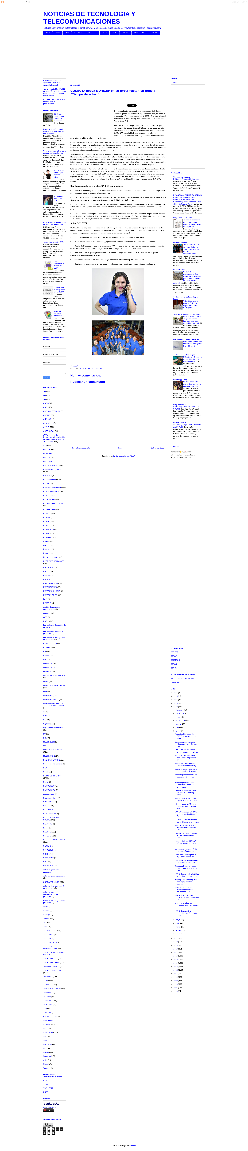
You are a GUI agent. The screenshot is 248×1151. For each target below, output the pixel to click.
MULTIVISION (49, 756)
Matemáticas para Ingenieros (186, 339)
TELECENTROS (50, 942)
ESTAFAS (47, 579)
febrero (179, 930)
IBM (45, 659)
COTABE (47, 517)
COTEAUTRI (48, 529)
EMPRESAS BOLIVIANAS (53, 561)
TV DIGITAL (48, 1000)
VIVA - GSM (48, 1032)
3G (44, 391)
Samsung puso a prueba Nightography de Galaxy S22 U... (186, 744)
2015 (175, 959)
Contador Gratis (49, 1107)
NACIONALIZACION (51, 760)
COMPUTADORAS (51, 491)
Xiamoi (46, 1064)
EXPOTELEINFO (50, 595)
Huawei (46, 655)
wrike (45, 1060)
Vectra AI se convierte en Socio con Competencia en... (185, 757)
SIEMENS (47, 846)
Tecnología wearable (182, 177)
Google (46, 613)
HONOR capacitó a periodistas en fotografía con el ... (186, 913)
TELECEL (47, 938)
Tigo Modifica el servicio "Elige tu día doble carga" (186, 764)
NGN (45, 768)
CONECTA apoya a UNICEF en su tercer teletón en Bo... (186, 814)
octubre (179, 717)
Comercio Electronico (52, 487)
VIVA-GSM (125, 33)
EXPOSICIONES (50, 587)
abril (178, 923)
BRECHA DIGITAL (50, 465)
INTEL (45, 681)
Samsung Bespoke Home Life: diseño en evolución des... (186, 868)
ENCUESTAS (48, 567)
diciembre (180, 710)
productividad (48, 794)
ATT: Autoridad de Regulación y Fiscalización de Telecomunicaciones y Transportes (54, 438)
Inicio (120, 448)
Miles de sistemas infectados (58, 313)
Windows (47, 1056)
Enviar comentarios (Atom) (124, 456)
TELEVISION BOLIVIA (52, 971)
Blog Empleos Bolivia (182, 218)
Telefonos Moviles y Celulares (186, 314)
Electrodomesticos (50, 557)
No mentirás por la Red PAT (59, 198)
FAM (45, 599)
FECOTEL (47, 603)
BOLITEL (47, 450)
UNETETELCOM (50, 1016)
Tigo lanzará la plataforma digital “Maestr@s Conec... (187, 799)
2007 (175, 988)
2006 (175, 991)
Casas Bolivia (179, 270)
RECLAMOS (48, 810)
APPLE (46, 427)
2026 (175, 693)
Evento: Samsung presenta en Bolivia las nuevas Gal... (186, 835)
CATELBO (47, 475)
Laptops (46, 724)
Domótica (47, 549)
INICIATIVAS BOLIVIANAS (54, 675)
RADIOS (46, 806)
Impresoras (48, 663)
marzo (178, 927)
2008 (175, 984)
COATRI (46, 483)
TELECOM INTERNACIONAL (50, 947)
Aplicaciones (48, 423)
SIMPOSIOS (48, 850)
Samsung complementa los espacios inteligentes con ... (186, 777)
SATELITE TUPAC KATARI (54, 840)
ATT (95, 33)
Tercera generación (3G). (53, 242)
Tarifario (174, 82)
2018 (175, 949)
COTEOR (47, 537)
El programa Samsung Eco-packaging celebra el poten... (186, 882)
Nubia (45, 782)
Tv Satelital (47, 1004)
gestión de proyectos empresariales (51, 608)
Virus (45, 1028)
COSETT (47, 513)
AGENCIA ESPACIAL (51, 411)
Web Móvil (47, 1044)
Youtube (46, 1068)
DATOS (46, 545)
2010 (175, 977)
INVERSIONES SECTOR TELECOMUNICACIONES (53, 704)
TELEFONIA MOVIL (51, 963)
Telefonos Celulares (51, 967)
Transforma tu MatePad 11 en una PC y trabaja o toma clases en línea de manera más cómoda (54, 92)
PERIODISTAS (49, 790)
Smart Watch (48, 858)
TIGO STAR (48, 985)
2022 (175, 707)
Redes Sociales (49, 814)
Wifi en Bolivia (179, 423)
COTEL (104, 33)
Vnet (45, 1036)
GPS (45, 617)
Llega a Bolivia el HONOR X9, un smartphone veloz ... (186, 843)
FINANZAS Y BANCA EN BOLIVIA (187, 195)
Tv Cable (47, 996)
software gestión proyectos (54, 876)
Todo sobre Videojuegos (184, 355)
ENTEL (144, 33)
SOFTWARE (48, 866)
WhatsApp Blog (180, 380)
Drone (45, 553)
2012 (175, 970)
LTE (45, 738)
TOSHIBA (47, 993)
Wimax (46, 1052)
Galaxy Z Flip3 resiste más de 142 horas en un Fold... (187, 821)
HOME (48, 33)
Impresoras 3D (49, 667)
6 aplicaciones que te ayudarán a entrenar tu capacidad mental (52, 83)
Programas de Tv (50, 798)
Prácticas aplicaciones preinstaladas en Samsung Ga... (187, 897)
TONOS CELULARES (52, 989)
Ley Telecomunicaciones (53, 728)
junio (178, 731)
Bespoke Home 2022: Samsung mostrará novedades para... (184, 889)
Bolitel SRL (47, 453)
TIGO (136, 33)
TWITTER (47, 1012)
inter (45, 691)
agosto (179, 724)
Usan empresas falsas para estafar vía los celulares (54, 152)
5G (44, 399)
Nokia (45, 772)
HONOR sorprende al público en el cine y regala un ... (187, 875)
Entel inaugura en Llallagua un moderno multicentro (54, 223)
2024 (175, 700)
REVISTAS (47, 824)
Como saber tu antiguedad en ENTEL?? (59, 289)
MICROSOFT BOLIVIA (52, 750)
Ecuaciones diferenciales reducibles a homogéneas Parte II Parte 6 (192, 343)
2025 (175, 696)
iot (44, 712)
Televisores (47, 977)
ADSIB (46, 403)
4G (44, 395)
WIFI (45, 1048)
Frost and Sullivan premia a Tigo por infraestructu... (186, 856)
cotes (45, 541)
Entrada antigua (157, 448)
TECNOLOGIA (49, 930)
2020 (175, 942)
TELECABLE (48, 934)
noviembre (180, 713)
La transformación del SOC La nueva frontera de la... (186, 850)
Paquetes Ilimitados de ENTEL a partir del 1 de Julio (185, 736)
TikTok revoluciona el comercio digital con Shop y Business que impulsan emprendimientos (191, 249)
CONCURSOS (49, 499)
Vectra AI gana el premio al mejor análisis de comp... (186, 770)
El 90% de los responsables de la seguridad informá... (186, 861)
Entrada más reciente (81, 448)
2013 (175, 966)
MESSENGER (49, 742)
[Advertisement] (120, 57)
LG (44, 734)
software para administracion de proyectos (50, 894)
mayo (178, 920)
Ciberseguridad (49, 479)
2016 (175, 956)
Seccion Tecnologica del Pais (182, 678)
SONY (45, 907)
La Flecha (175, 682)
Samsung (47, 836)
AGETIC (46, 415)
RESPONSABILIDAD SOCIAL (91, 369)
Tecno (45, 926)
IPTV (45, 716)
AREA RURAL (49, 431)
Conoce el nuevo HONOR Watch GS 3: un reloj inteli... (185, 792)
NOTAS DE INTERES (52, 776)
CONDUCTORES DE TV (53, 503)
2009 (175, 980)
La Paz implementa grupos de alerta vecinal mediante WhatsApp (192, 384)
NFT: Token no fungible (52, 764)
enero (178, 934)
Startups (46, 915)
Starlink (46, 911)
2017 (175, 952)
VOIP (45, 1040)
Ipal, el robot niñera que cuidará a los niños (59, 173)
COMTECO (48, 495)
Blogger (132, 1146)
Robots (57, 33)
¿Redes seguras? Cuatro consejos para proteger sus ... (185, 806)
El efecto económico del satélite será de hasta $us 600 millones (53, 131)
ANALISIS (47, 419)
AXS (88, 33)
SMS (45, 862)
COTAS (114, 33)
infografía (47, 671)
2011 (175, 974)
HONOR (155, 33)
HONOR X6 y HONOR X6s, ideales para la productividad (54, 101)
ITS (44, 720)
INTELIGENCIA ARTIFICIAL (54, 685)
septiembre (180, 720)
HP (44, 651)
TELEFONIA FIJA (50, 959)
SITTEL (46, 854)
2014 (175, 963)
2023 (175, 703)
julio (177, 727)
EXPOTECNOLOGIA (51, 591)
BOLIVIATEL (48, 461)
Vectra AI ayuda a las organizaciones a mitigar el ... (187, 905)
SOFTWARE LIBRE (51, 882)
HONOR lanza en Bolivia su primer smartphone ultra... (186, 751)
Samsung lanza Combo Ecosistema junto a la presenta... (184, 784)
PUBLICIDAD (48, 802)
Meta (45, 746)
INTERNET (78, 33)
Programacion (179, 405)
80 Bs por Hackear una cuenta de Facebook (59, 117)
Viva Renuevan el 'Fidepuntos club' (59, 264)
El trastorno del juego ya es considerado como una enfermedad (192, 359)
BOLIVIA (46, 457)
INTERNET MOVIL (51, 699)
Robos (46, 828)
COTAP (46, 521)
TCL (45, 922)
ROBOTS (47, 832)
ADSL (45, 407)
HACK (67, 33)
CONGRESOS (49, 509)
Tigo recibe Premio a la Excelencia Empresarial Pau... (185, 827)
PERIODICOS (49, 786)
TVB (45, 1008)
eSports (46, 575)
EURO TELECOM (50, 583)
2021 (175, 938)
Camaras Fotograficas (52, 469)
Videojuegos (48, 1020)
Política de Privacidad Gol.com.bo (186, 179)
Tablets (46, 919)
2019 (175, 945)
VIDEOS (46, 1024)
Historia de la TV (50, 643)
